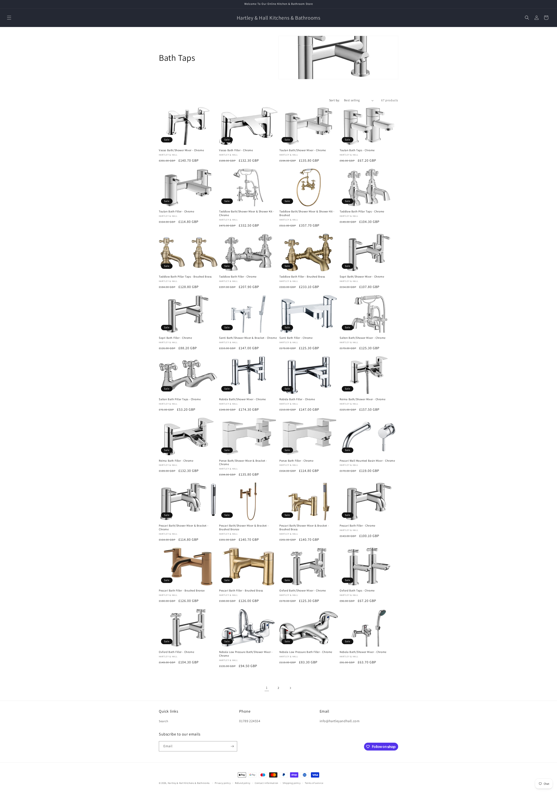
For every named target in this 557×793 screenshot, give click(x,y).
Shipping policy (292, 783)
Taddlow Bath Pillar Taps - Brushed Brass (185, 276)
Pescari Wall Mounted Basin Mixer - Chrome (367, 461)
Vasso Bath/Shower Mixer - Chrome (181, 150)
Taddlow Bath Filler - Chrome (238, 276)
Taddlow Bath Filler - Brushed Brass (302, 276)
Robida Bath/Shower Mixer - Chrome (242, 399)
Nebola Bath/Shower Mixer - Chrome (363, 652)
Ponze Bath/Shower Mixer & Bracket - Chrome (243, 462)
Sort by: (334, 100)
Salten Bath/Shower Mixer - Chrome (363, 338)
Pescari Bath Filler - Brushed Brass (241, 590)
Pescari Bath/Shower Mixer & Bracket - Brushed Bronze (243, 527)
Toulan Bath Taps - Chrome (357, 150)
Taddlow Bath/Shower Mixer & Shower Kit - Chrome (246, 213)
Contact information (266, 783)
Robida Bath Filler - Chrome (297, 399)
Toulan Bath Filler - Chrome (176, 211)
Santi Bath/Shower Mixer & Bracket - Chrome (248, 338)
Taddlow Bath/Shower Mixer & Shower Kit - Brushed (306, 213)
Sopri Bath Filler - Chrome (175, 338)
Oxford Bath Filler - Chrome (176, 652)
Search (163, 721)
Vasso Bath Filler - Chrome (236, 150)
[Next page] (290, 688)
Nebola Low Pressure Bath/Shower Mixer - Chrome (245, 653)
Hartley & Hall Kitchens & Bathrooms (189, 783)
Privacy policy (223, 783)
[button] (9, 17)
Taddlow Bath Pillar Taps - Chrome (362, 211)
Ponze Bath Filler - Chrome (296, 461)
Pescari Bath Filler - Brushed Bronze (182, 590)
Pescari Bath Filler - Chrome (357, 525)
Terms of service (314, 783)
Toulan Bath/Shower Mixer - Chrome (302, 150)
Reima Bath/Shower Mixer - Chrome (362, 399)
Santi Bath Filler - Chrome (296, 338)
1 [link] (267, 687)
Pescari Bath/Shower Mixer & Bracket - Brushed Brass (304, 527)
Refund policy (242, 783)
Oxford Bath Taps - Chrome (357, 590)
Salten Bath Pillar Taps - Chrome (180, 399)
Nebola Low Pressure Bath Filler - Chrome (305, 652)
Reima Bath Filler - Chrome (176, 461)
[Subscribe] (232, 746)
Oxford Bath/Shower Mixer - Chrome (302, 590)
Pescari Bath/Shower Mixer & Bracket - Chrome (183, 527)
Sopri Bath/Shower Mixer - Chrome (362, 276)
